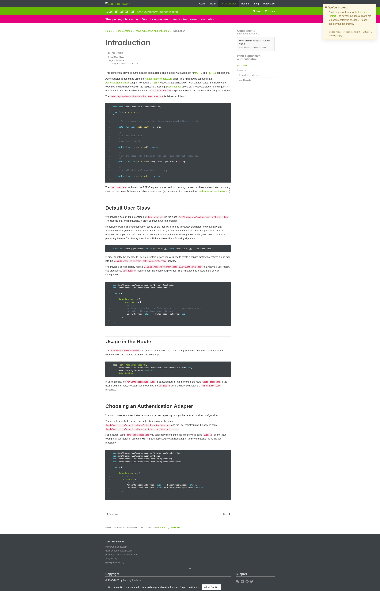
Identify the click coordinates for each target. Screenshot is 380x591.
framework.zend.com (116, 547)
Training (245, 3)
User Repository (245, 80)
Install (213, 3)
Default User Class (116, 57)
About (202, 3)
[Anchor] (102, 42)
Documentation (228, 3)
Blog (256, 3)
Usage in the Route (116, 60)
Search (259, 11)
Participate (269, 3)
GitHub (271, 11)
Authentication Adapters (249, 75)
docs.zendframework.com (118, 550)
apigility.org (111, 558)
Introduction (242, 65)
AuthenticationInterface (117, 82)
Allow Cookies (211, 587)
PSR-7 (198, 73)
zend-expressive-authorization (213, 191)
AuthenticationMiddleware (158, 79)
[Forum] (237, 581)
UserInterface (174, 86)
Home (108, 31)
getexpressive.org (114, 562)
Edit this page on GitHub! (169, 527)
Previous (113, 514)
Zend (125, 580)
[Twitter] (251, 581)
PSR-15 (212, 73)
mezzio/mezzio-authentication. (194, 19)
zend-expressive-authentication (152, 31)
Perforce (136, 580)
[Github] (247, 581)
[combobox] (256, 44)
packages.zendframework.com (121, 554)
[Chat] (242, 581)
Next (226, 514)
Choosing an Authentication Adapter (123, 63)
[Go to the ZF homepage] (117, 3)
